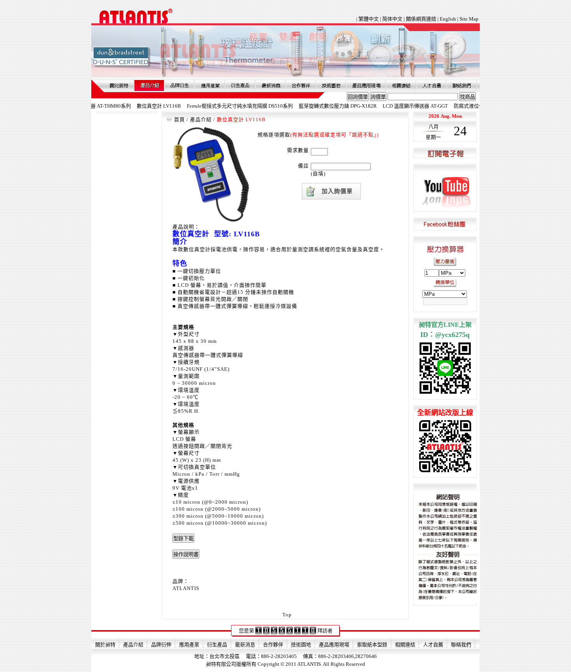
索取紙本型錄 (372, 645)
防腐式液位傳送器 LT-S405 (469, 106)
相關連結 (401, 85)
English (448, 19)
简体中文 (392, 19)
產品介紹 (149, 85)
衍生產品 (240, 85)
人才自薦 (431, 85)
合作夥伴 (300, 85)
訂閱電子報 (445, 153)
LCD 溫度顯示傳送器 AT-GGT (400, 106)
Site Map (469, 19)
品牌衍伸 (179, 85)
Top (287, 615)
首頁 (179, 119)
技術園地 (331, 85)
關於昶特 (119, 85)
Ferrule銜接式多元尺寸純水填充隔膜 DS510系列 (225, 106)
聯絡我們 (461, 85)
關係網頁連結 (421, 19)
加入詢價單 (337, 191)
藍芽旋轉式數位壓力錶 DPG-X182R (323, 106)
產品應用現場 (365, 85)
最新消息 (270, 85)
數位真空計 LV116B (144, 106)
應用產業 (210, 85)
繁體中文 (369, 19)
